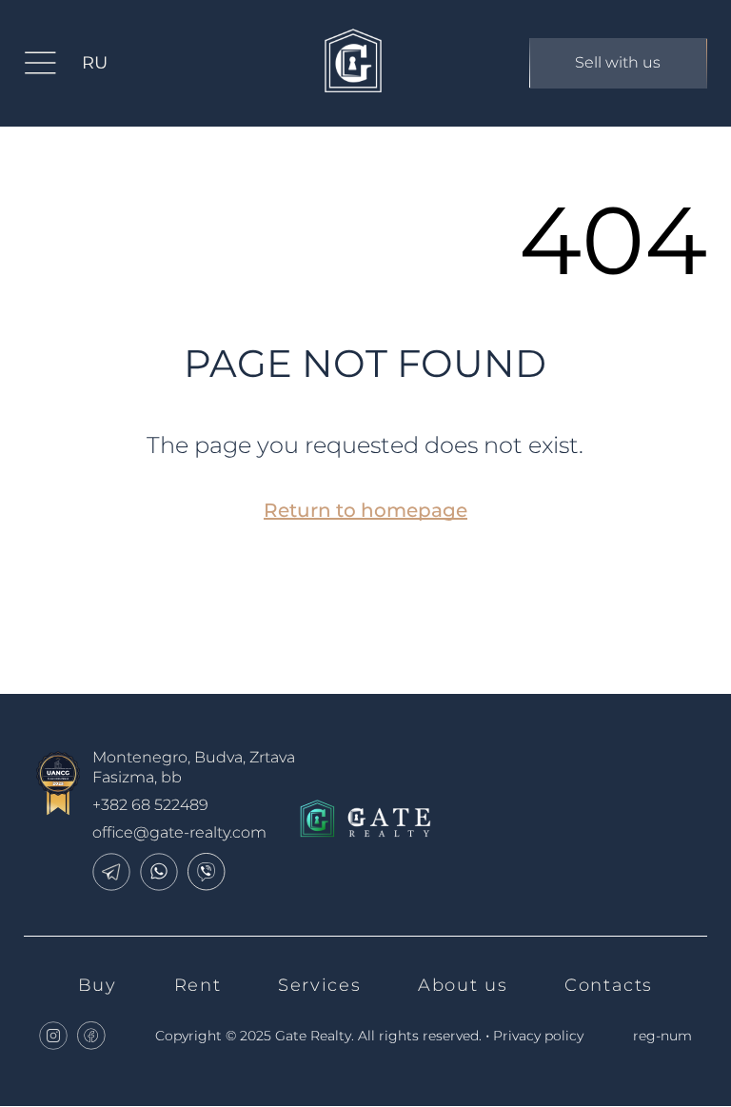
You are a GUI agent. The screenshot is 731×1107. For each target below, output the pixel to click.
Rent (197, 985)
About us (462, 985)
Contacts (608, 985)
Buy (97, 985)
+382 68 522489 (150, 805)
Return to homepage (365, 510)
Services (319, 985)
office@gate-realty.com (179, 832)
